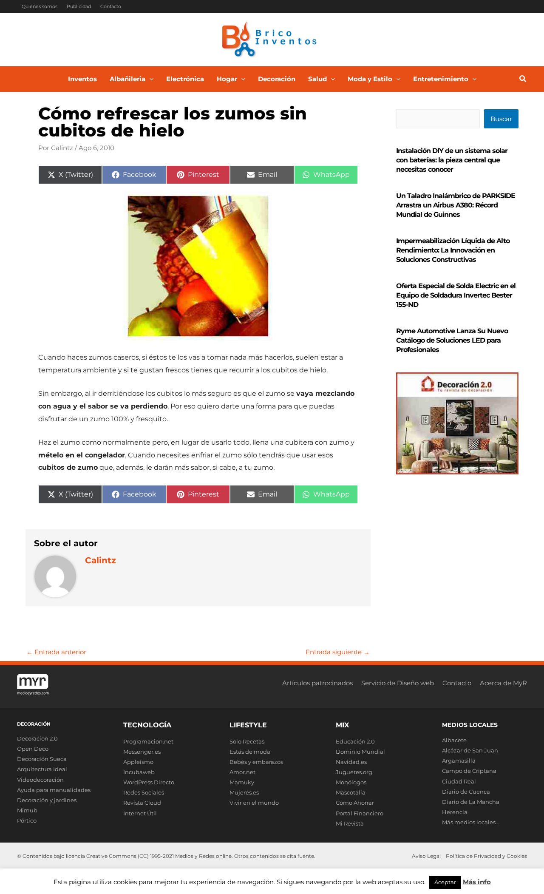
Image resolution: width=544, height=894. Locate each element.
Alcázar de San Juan (470, 750)
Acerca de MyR (503, 683)
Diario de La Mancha (470, 801)
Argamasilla (459, 760)
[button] (149, 79)
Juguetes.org (354, 772)
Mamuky (242, 782)
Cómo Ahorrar (355, 802)
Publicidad (79, 6)
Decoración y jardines (46, 800)
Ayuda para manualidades (54, 789)
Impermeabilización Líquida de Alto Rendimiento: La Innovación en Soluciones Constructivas (453, 250)
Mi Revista (350, 823)
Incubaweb (139, 772)
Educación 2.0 (355, 741)
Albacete (454, 740)
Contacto (110, 6)
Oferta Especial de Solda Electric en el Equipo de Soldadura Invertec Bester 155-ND (456, 295)
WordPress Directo (148, 782)
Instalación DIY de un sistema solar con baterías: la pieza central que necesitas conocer (451, 160)
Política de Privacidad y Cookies (486, 856)
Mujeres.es (244, 792)
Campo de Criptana (469, 770)
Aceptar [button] (445, 882)
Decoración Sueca (42, 758)
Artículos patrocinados (317, 683)
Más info (477, 882)
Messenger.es (142, 751)
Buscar (501, 119)
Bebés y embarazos (256, 761)
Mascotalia (351, 792)
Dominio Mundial (360, 751)
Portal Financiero (359, 813)
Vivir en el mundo (254, 802)
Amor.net (242, 772)
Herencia (455, 812)
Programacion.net (148, 741)
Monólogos (351, 782)
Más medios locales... (470, 822)
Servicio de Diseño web (397, 683)
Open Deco (32, 748)
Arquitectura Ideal (42, 769)
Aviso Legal (426, 856)
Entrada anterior (56, 652)
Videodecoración (40, 779)
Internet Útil (140, 813)
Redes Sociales (143, 792)
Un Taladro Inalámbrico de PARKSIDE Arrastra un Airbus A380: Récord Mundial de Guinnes (455, 205)
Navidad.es (351, 761)
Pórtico (27, 820)
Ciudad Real (459, 781)
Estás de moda (250, 751)
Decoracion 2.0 (37, 738)
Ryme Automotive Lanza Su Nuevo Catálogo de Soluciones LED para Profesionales (452, 340)
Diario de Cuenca (466, 791)
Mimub (27, 810)
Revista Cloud (142, 802)
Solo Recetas (247, 741)
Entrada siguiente (338, 652)
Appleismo (138, 761)
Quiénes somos (39, 6)
